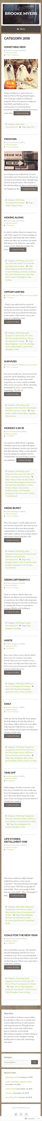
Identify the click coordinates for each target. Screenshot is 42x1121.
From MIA (10, 139)
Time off (10, 772)
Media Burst (12, 507)
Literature (20, 918)
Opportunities (14, 291)
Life (32, 127)
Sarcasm (8, 920)
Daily (7, 703)
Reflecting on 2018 (12, 1077)
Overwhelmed (11, 496)
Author (8, 205)
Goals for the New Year (20, 935)
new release (24, 493)
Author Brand (17, 413)
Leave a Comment (12, 55)
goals (27, 261)
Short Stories (10, 912)
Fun (7, 274)
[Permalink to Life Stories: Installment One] (21, 864)
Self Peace (23, 338)
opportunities (16, 347)
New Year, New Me (22, 408)
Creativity (24, 272)
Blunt (7, 416)
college (14, 488)
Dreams (14, 989)
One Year (9, 1093)
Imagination (10, 750)
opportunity (28, 347)
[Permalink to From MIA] (21, 160)
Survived (10, 361)
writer (22, 692)
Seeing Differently (17, 579)
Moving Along (14, 217)
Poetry (21, 752)
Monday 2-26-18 (14, 428)
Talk (28, 274)
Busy (30, 269)
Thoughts (22, 277)
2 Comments (10, 781)
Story (16, 692)
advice (17, 987)
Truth (28, 277)
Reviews (22, 274)
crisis (20, 488)
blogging (13, 269)
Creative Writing (12, 272)
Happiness (9, 336)
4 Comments (10, 943)
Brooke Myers (21, 13)
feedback (32, 272)
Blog (22, 124)
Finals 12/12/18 (11, 1089)
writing (21, 203)
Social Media (28, 263)
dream (13, 416)
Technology (29, 920)
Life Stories (19, 336)
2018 (18, 124)
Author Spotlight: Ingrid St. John (18, 1082)
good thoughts (24, 490)
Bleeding (13, 689)
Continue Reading (21, 113)
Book (20, 269)
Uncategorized (11, 127)
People (20, 263)
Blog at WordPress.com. (21, 1108)
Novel (15, 274)
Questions (9, 692)
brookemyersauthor (10, 52)
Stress (30, 338)
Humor (21, 761)
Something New (15, 47)
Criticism (28, 562)
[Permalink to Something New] (21, 74)
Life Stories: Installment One (15, 840)
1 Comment (10, 225)
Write (8, 640)
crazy (20, 344)
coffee (25, 758)
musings (30, 344)
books (25, 269)
